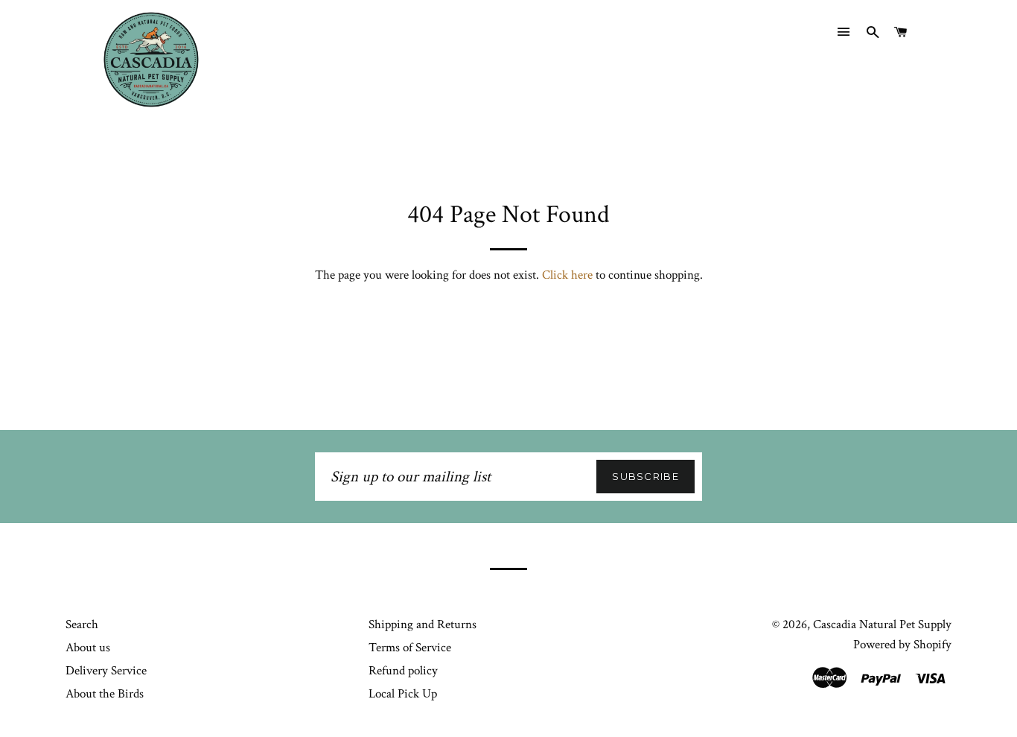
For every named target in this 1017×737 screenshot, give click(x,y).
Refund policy (403, 670)
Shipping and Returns (422, 624)
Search (82, 624)
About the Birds (105, 694)
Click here (567, 275)
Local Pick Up (403, 694)
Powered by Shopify (902, 644)
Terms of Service (410, 647)
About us (88, 647)
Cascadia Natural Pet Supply (882, 624)
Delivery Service (106, 670)
